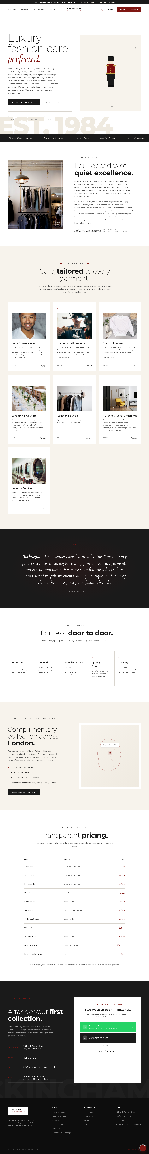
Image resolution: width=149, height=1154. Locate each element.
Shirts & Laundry (57, 1120)
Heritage (24, 10)
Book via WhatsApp (129, 9)
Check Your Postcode (24, 792)
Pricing (53, 10)
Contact (87, 1124)
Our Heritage (88, 1112)
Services (12, 10)
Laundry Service (57, 1137)
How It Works (39, 10)
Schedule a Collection (24, 102)
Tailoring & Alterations (59, 1116)
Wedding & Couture (59, 1124)
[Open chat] (142, 1147)
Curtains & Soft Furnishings (61, 1133)
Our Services (52, 102)
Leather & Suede (58, 1128)
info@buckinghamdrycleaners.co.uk (39, 1067)
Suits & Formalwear (59, 1112)
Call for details (109, 10)
